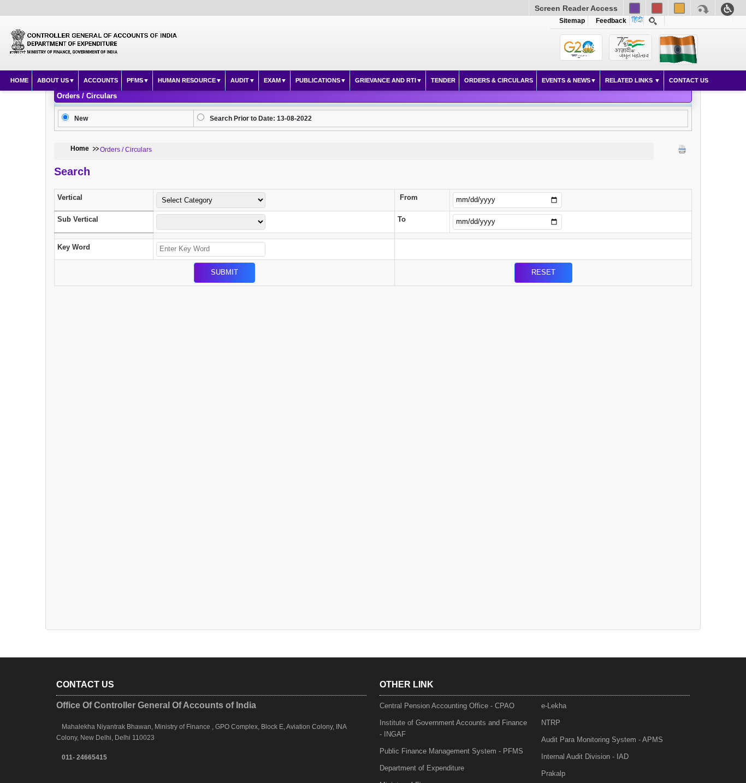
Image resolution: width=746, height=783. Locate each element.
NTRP (550, 723)
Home (19, 80)
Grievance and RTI (385, 80)
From (409, 197)
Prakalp (553, 773)
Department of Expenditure (422, 768)
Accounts (101, 80)
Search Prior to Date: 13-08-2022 (261, 118)
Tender (443, 80)
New (81, 118)
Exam (272, 80)
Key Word (73, 247)
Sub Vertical (77, 219)
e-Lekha (553, 706)
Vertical (69, 197)
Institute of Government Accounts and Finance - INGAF (453, 728)
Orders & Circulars (498, 80)
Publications (317, 80)
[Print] (682, 149)
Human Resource (187, 80)
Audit (239, 80)
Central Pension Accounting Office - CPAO (447, 706)
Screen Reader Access (576, 8)
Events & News (566, 80)
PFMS (135, 80)
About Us (53, 80)
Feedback (609, 21)
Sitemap (572, 21)
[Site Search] (653, 21)
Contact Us (688, 80)
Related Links (629, 80)
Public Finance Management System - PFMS (451, 751)
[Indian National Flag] (581, 47)
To (402, 219)
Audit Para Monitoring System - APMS (602, 739)
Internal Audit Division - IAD (585, 756)
